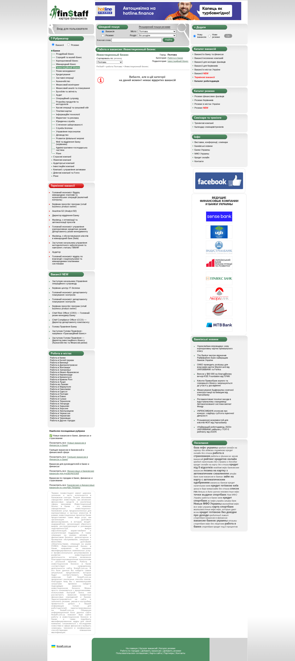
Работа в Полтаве (59, 394)
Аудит (59, 95)
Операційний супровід (67, 98)
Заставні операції (65, 78)
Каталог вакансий (148, 648)
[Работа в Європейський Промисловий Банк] (219, 315)
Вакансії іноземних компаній (208, 58)
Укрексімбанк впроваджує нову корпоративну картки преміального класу (215, 348)
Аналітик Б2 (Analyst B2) (64, 211)
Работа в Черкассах (60, 413)
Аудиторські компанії (63, 163)
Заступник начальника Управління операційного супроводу (69, 282)
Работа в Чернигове (60, 415)
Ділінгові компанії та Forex (66, 173)
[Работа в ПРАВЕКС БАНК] (219, 284)
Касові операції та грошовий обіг (72, 107)
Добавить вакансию (151, 651)
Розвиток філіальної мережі (70, 138)
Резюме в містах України (207, 104)
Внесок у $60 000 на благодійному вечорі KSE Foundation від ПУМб (214, 375)
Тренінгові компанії (204, 123)
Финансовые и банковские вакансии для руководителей (71, 472)
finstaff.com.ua (64, 646)
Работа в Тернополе (60, 401)
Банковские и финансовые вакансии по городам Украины (72, 486)
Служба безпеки (64, 128)
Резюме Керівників (203, 100)
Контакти (198, 161)
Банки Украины (202, 150)
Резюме (110, 35)
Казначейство (63, 81)
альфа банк (230, 501)
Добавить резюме (172, 651)
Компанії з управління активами (69, 169)
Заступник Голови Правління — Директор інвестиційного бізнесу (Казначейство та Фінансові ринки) (69, 340)
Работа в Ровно (58, 396)
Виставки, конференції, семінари (211, 142)
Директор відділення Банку (65, 215)
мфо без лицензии (214, 523)
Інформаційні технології (68, 114)
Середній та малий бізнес (69, 57)
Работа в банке (175, 58)
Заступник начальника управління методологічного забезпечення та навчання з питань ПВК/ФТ (69, 245)
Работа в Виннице (59, 362)
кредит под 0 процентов (226, 526)
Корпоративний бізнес (67, 61)
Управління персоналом (68, 131)
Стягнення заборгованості (69, 124)
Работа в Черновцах (60, 418)
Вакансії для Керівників (206, 66)
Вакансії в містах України (207, 69)
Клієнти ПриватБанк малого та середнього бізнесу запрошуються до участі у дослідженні (214, 383)
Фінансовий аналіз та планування (73, 88)
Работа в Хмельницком (62, 411)
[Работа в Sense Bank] (219, 222)
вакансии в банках (213, 476)
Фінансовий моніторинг (67, 84)
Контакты (180, 653)
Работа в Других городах (62, 420)
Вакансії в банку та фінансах (209, 54)
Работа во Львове (59, 384)
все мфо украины (203, 507)
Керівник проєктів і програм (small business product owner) (69, 205)
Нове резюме (216, 35)
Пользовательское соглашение (132, 653)
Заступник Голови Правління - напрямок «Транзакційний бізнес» (69, 332)
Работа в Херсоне (59, 408)
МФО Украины (201, 153)
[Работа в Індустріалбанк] (219, 253)
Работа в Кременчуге (61, 377)
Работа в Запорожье (60, 370)
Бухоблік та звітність (66, 91)
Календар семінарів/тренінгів (209, 127)
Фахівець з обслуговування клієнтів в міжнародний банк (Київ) (70, 237)
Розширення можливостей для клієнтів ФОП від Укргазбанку (212, 421)
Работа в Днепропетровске (63, 365)
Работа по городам (129, 651)
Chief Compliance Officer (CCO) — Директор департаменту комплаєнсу (71, 321)
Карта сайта (156, 653)
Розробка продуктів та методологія (67, 103)
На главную (132, 648)
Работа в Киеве (58, 358)
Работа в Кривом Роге (61, 379)
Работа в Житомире (60, 367)
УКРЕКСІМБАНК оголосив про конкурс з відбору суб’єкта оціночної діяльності (215, 413)
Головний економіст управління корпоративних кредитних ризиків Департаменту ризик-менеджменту (70, 229)
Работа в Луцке (58, 382)
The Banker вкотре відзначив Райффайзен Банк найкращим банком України (212, 357)
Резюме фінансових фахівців (209, 96)
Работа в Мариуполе (60, 386)
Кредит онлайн (201, 157)
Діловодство (62, 135)
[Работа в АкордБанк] (219, 300)
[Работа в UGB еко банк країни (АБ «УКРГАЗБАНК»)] (219, 238)
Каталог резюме (167, 648)
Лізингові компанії (62, 160)
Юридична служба (65, 121)
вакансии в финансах (216, 518)
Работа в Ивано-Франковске (64, 372)
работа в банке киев (212, 498)
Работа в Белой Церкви (62, 360)
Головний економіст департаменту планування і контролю (69, 293)
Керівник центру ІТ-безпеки (66, 288)
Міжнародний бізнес (66, 64)
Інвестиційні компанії (63, 166)
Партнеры (169, 653)
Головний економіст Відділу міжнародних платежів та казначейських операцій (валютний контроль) (70, 196)
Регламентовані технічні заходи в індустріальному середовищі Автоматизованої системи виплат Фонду (214, 403)
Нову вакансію (201, 35)
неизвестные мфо (230, 491)
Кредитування (63, 74)
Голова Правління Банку (64, 326)
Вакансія (110, 31)
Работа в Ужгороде (59, 403)
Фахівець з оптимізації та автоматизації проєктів (64, 221)
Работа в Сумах (58, 399)
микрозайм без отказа (218, 488)
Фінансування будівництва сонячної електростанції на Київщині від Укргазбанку (215, 392)
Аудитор (56, 252)
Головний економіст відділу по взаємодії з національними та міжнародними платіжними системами (67, 260)
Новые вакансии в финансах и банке (67, 444)
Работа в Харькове (59, 406)
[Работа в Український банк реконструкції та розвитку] (219, 269)
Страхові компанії (62, 156)
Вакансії (201, 73)
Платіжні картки (64, 111)
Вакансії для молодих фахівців (210, 62)
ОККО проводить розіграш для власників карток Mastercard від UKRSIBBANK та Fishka (213, 367)
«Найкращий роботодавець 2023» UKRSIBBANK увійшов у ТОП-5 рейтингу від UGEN (214, 429)
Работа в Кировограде (61, 374)
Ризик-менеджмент (65, 71)
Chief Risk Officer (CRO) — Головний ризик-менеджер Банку (71, 314)
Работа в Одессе (58, 391)
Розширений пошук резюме (154, 27)
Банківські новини (203, 146)
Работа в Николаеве (60, 389)
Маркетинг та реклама (67, 118)
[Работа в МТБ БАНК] (219, 331)
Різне (58, 153)
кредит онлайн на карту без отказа (211, 464)
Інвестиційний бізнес (178, 61)
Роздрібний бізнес (65, 54)
